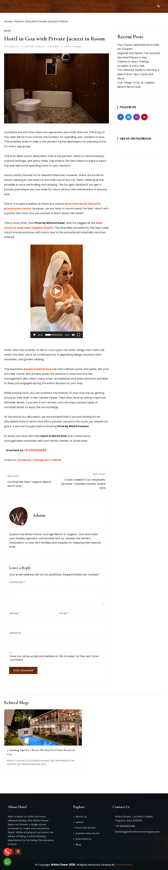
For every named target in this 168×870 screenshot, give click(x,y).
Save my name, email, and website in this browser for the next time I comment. (54, 658)
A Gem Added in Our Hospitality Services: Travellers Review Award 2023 (83, 484)
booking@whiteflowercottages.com (137, 831)
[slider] (54, 335)
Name (15, 613)
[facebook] (18, 852)
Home (8, 21)
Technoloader (124, 864)
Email (64, 613)
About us (81, 816)
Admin (55, 47)
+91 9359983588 (35, 450)
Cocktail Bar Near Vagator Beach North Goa (29, 484)
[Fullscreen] (78, 334)
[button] (56, 291)
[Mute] (73, 334)
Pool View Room (85, 827)
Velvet (80, 822)
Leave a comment (73, 47)
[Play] (34, 334)
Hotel (7, 30)
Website (15, 633)
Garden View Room (87, 833)
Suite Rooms (83, 839)
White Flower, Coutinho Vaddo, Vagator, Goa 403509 (134, 818)
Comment (17, 582)
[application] (56, 291)
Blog (78, 844)
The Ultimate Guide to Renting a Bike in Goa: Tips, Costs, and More (138, 74)
